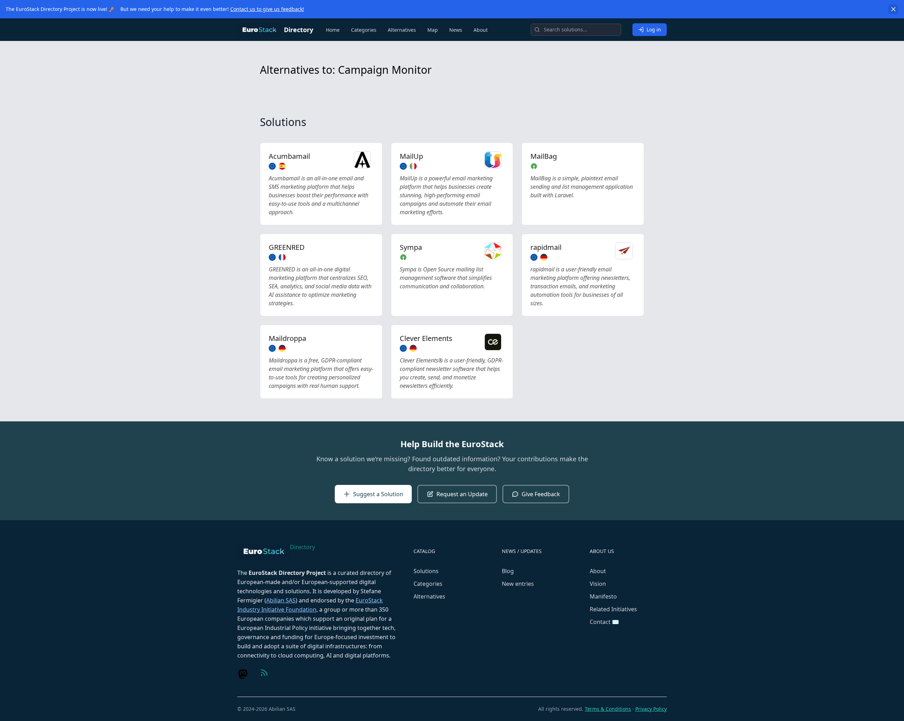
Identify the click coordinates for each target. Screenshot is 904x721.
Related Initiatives (613, 609)
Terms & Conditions (608, 708)
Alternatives (402, 29)
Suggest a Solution (378, 494)
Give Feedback (541, 494)
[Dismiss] (893, 9)
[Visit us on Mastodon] (243, 674)
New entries (518, 584)
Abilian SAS (281, 600)
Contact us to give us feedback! (267, 9)
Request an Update (462, 494)
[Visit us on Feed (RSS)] (264, 672)
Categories (363, 29)
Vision (598, 584)
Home (333, 29)
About (481, 29)
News (455, 29)
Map (432, 29)
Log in (654, 29)
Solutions (426, 571)
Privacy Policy (651, 708)
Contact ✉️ (604, 622)
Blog (508, 571)
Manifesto (603, 596)
